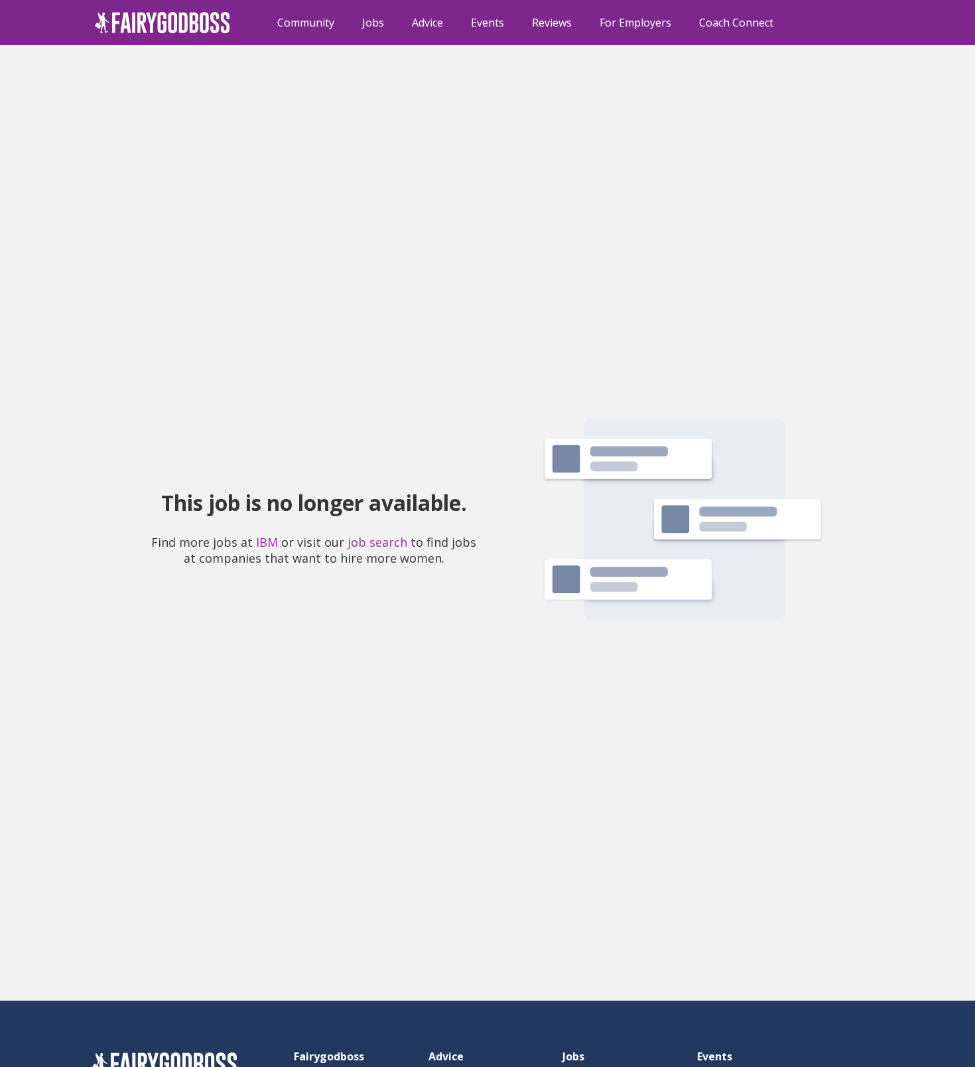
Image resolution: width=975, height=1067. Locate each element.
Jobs (373, 22)
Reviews (552, 22)
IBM (267, 542)
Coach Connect (736, 22)
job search (377, 542)
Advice (427, 22)
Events (487, 22)
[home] (162, 22)
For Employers (635, 22)
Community (305, 22)
